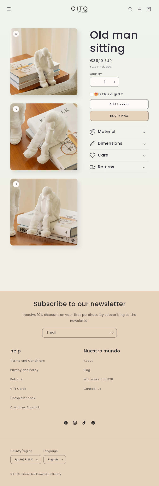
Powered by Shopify (48, 474)
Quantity (96, 74)
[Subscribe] (112, 333)
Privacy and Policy (24, 370)
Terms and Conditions (27, 361)
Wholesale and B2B (98, 379)
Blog (87, 370)
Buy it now (119, 116)
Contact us (92, 389)
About (88, 361)
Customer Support (24, 407)
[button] (8, 9)
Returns (16, 379)
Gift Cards (18, 389)
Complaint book (22, 398)
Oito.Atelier (28, 474)
